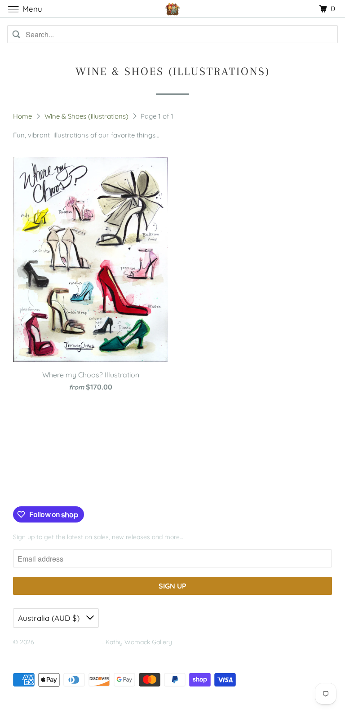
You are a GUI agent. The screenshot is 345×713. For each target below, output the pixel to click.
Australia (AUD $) (50, 618)
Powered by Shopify (42, 654)
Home (23, 116)
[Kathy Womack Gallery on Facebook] (23, 487)
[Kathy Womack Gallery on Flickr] (59, 487)
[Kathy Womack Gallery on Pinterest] (45, 487)
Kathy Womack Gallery (69, 642)
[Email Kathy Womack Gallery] (73, 487)
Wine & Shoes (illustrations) (87, 116)
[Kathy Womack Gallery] (172, 9)
